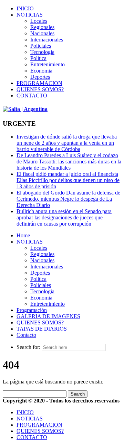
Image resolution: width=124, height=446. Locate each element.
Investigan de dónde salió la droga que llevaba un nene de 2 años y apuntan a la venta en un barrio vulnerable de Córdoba (67, 143)
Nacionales (42, 33)
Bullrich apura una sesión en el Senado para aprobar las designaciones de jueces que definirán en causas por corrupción (64, 217)
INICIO (25, 8)
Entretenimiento (47, 64)
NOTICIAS (30, 15)
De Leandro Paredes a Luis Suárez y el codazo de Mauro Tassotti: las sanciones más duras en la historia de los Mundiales (69, 161)
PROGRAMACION (39, 83)
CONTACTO (32, 95)
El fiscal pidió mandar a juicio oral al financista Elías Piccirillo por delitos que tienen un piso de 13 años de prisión (68, 180)
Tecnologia (42, 52)
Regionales (42, 27)
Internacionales (46, 39)
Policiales (40, 46)
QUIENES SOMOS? (40, 89)
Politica (38, 58)
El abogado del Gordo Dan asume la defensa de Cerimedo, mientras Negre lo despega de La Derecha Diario (68, 199)
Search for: (28, 347)
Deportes (40, 77)
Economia (41, 71)
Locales (38, 21)
